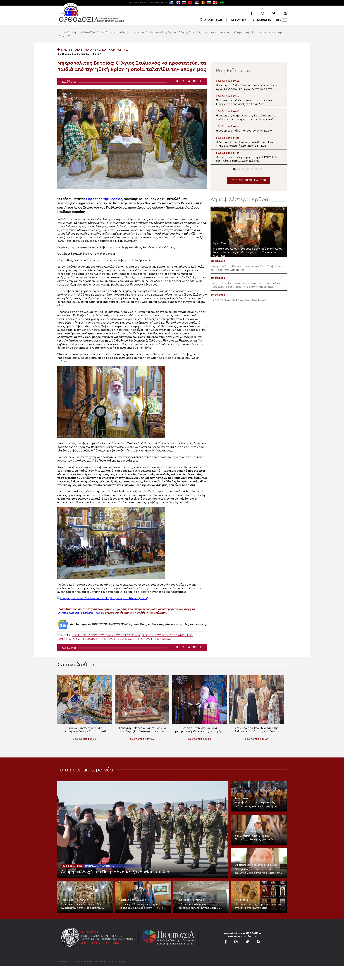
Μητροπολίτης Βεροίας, (104, 199)
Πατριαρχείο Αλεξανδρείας (99, 866)
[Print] (189, 81)
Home (64, 32)
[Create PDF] (200, 81)
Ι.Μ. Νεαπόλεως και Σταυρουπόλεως (256, 865)
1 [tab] (234, 169)
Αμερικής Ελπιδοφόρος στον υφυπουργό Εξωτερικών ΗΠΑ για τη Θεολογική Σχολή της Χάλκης (143, 906)
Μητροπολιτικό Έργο (84, 32)
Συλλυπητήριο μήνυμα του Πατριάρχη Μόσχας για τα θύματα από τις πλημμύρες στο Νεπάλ (257, 837)
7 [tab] (261, 169)
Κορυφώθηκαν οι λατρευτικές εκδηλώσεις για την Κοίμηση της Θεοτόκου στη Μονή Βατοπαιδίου (257, 804)
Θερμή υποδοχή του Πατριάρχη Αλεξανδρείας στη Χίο (115, 872)
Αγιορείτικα (241, 798)
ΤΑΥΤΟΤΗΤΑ (238, 19)
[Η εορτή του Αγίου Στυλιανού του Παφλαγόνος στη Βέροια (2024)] (102, 598)
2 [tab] (238, 169)
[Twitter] (269, 13)
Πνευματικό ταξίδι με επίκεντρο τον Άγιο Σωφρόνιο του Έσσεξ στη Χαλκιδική (258, 871)
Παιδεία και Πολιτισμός (74, 900)
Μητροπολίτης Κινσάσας (152, 638)
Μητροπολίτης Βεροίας (114, 638)
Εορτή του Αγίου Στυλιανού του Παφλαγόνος (106, 635)
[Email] (194, 81)
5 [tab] (252, 169)
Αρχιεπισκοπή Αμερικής (132, 900)
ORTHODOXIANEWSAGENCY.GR (78, 612)
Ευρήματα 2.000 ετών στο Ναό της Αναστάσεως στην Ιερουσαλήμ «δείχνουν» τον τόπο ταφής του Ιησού (84, 906)
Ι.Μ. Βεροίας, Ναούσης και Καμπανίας (123, 32)
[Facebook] (247, 13)
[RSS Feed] (281, 13)
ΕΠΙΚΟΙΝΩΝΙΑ (262, 19)
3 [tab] (243, 169)
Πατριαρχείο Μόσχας (247, 831)
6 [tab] (256, 169)
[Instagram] (258, 13)
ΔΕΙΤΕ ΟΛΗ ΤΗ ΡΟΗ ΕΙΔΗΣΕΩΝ (248, 180)
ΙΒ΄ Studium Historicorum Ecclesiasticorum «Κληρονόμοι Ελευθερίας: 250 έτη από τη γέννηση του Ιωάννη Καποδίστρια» (200, 906)
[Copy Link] (183, 81)
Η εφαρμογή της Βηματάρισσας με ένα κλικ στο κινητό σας (258, 906)
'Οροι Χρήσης (115, 961)
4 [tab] (247, 169)
